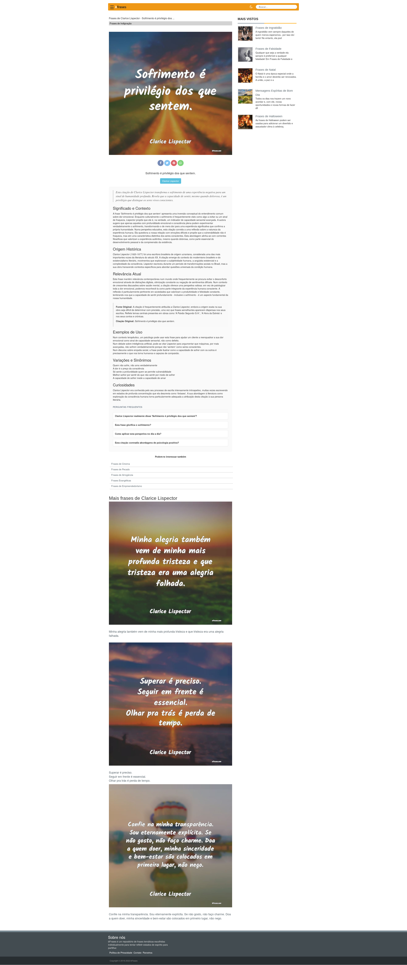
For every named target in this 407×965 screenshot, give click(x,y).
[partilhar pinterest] (174, 163)
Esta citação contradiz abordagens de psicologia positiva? (147, 442)
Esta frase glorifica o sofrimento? (133, 424)
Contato (137, 952)
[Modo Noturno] (251, 6)
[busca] (293, 7)
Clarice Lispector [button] (170, 181)
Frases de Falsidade (268, 48)
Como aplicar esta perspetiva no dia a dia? (138, 433)
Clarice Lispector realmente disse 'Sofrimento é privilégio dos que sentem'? (156, 416)
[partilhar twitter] (167, 163)
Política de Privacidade (120, 952)
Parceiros (147, 952)
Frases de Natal (265, 69)
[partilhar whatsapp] (181, 163)
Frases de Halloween (268, 116)
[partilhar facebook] (161, 163)
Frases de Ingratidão (268, 27)
